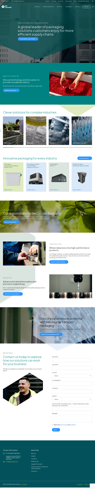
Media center (68, 1)
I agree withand (65, 424)
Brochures (60, 1)
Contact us (34, 471)
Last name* (55, 364)
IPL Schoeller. (23, 484)
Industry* (54, 396)
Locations (53, 1)
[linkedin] (93, 1)
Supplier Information (36, 464)
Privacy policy (88, 484)
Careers (47, 1)
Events (75, 1)
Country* (54, 372)
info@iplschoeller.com (19, 1)
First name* (55, 357)
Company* (55, 388)
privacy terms (63, 424)
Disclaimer (80, 484)
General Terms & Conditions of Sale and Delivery (39, 467)
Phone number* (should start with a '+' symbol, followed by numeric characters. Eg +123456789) (70, 404)
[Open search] (93, 6)
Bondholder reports (84, 1)
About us (33, 453)
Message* (55, 413)
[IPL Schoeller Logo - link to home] (6, 7)
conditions (73, 424)
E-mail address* (56, 380)
